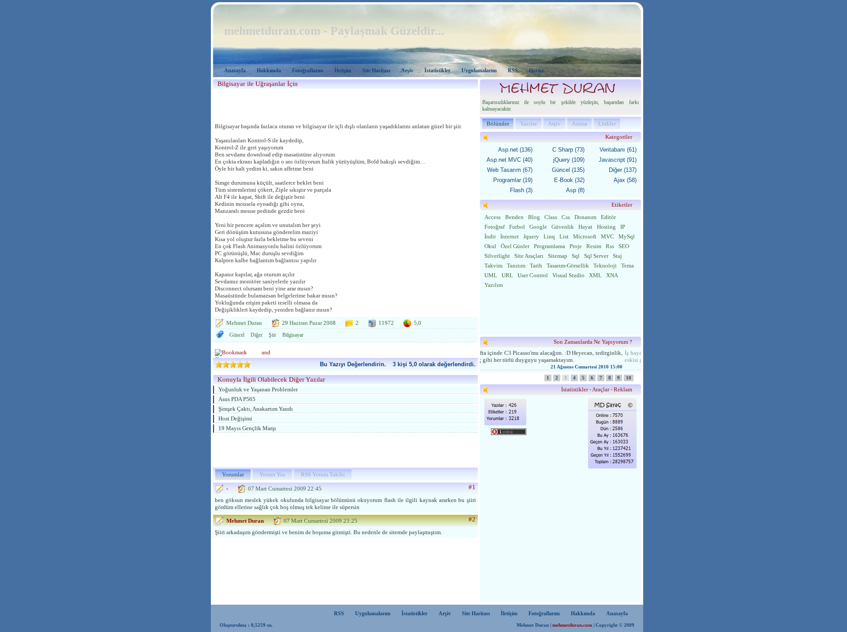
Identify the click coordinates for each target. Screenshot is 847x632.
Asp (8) (575, 190)
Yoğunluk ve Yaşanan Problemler (258, 389)
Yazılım (493, 285)
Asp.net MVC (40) (509, 159)
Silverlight (497, 256)
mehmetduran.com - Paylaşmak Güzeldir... (334, 30)
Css (566, 217)
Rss (610, 246)
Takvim (493, 265)
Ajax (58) (625, 180)
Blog (534, 217)
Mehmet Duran (245, 520)
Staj (617, 256)
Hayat (585, 226)
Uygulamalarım (479, 70)
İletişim (342, 70)
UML (490, 275)
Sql (576, 256)
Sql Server (596, 256)
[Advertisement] (343, 104)
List (564, 236)
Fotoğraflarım (307, 70)
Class (550, 217)
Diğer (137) (623, 170)
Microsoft (584, 236)
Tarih (536, 265)
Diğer (256, 335)
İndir (490, 236)
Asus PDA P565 (236, 399)
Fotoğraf (494, 226)
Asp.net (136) (515, 149)
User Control (532, 275)
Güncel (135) (568, 170)
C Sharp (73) (568, 149)
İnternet (509, 236)
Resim (593, 246)
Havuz (536, 70)
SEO (623, 246)
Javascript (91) (618, 159)
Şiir (272, 335)
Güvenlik (562, 226)
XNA (612, 275)
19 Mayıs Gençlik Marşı (247, 428)
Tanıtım (516, 265)
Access (492, 217)
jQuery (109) (569, 159)
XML (595, 275)
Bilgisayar (293, 335)
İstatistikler (437, 70)
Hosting (606, 226)
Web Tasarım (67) (509, 170)
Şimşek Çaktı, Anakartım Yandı (255, 408)
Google (538, 226)
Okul (490, 246)
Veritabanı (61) (618, 149)
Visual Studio (568, 275)
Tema (627, 265)
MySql (626, 236)
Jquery (531, 236)
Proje (576, 246)
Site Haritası (376, 70)
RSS (513, 70)
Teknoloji (605, 265)
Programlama (549, 246)
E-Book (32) (569, 180)
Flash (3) (521, 190)
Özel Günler (515, 246)
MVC (607, 236)
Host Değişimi (235, 418)
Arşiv (407, 70)
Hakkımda (269, 70)
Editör (608, 217)
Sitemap (557, 256)
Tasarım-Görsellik (568, 265)
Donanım (585, 217)
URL (507, 275)
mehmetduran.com (572, 625)
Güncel (236, 335)
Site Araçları (528, 256)
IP (622, 226)
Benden (514, 217)
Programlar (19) (512, 180)
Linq (549, 236)
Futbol (517, 226)
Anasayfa (235, 70)
